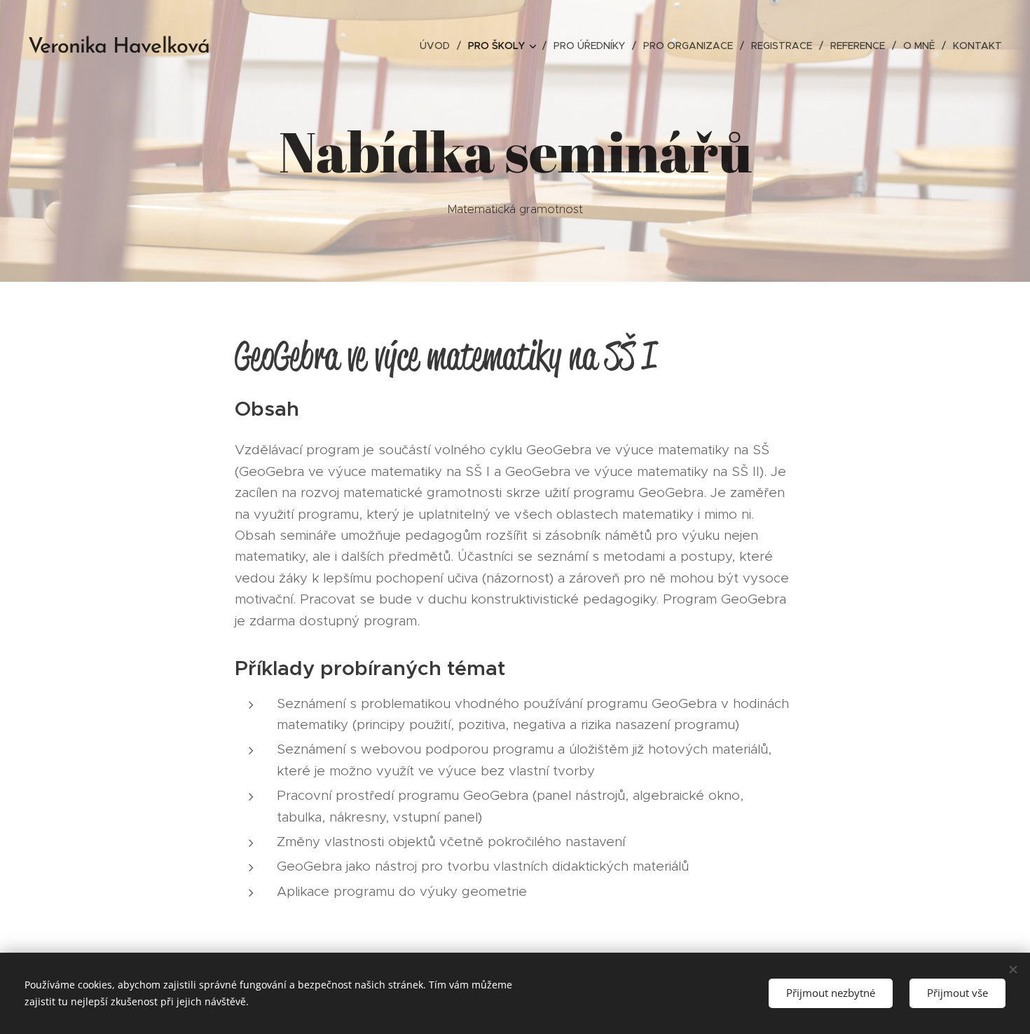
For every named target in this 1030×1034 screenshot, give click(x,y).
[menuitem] (438, 45)
